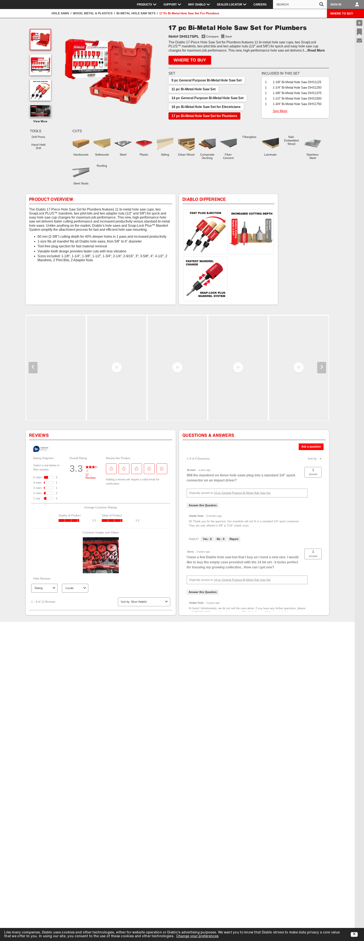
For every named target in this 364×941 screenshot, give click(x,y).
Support (170, 4)
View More (40, 121)
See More (280, 111)
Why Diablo (197, 4)
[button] (108, 71)
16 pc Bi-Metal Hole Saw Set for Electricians (206, 107)
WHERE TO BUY (341, 13)
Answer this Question (203, 505)
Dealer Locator (229, 4)
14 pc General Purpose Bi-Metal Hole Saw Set (207, 98)
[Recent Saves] (359, 31)
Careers (260, 4)
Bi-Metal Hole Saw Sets (135, 13)
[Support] (359, 40)
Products (144, 4)
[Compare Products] (359, 23)
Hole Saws (60, 13)
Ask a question (311, 446)
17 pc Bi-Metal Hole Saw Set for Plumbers (204, 116)
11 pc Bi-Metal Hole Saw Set (193, 89)
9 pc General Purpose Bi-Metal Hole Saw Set (206, 80)
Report (234, 539)
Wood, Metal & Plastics (92, 13)
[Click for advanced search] (321, 4)
